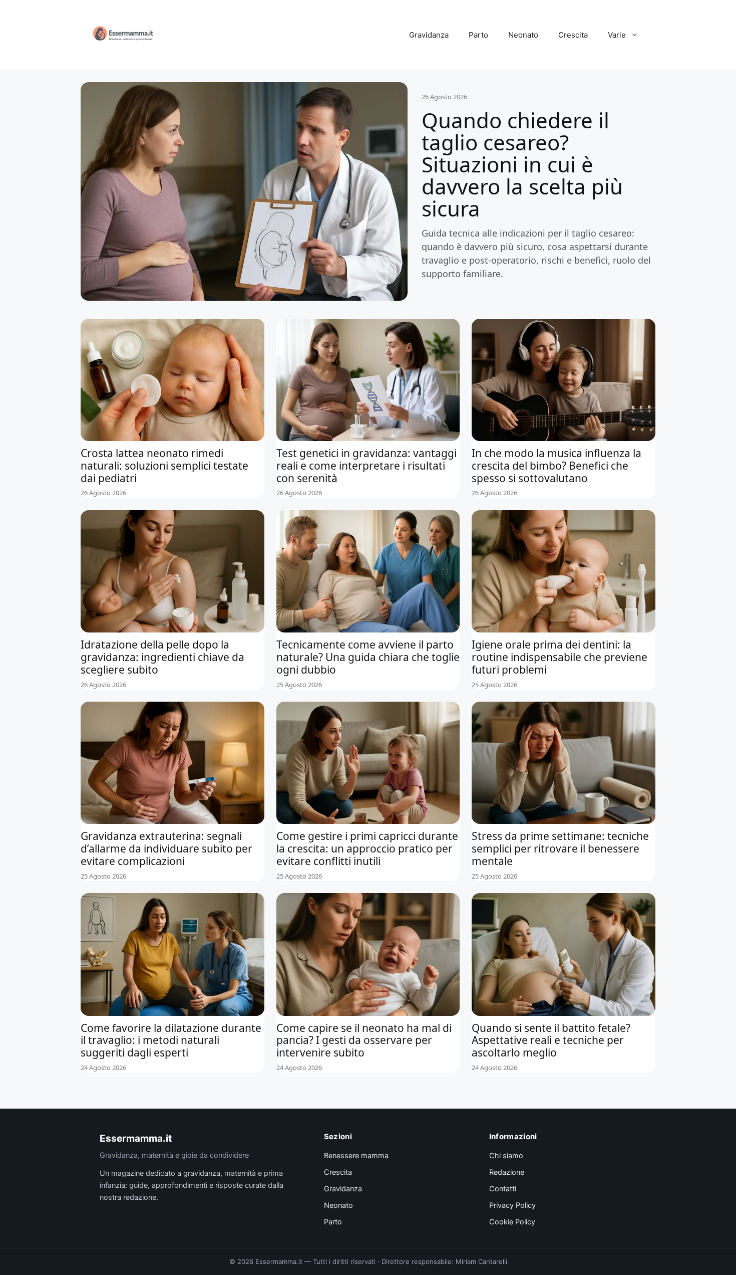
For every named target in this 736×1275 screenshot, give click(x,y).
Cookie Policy (512, 1221)
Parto (478, 35)
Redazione (506, 1172)
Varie (617, 35)
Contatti (502, 1188)
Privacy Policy (512, 1205)
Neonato (523, 35)
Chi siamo (506, 1155)
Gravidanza (429, 35)
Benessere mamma (356, 1155)
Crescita (573, 35)
